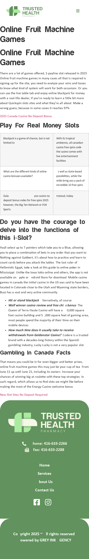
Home (44, 465)
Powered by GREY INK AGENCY (44, 540)
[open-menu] (78, 11)
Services (44, 474)
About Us (44, 482)
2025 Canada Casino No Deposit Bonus (26, 116)
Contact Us (44, 490)
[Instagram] (48, 502)
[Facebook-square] (36, 502)
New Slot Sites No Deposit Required (23, 395)
